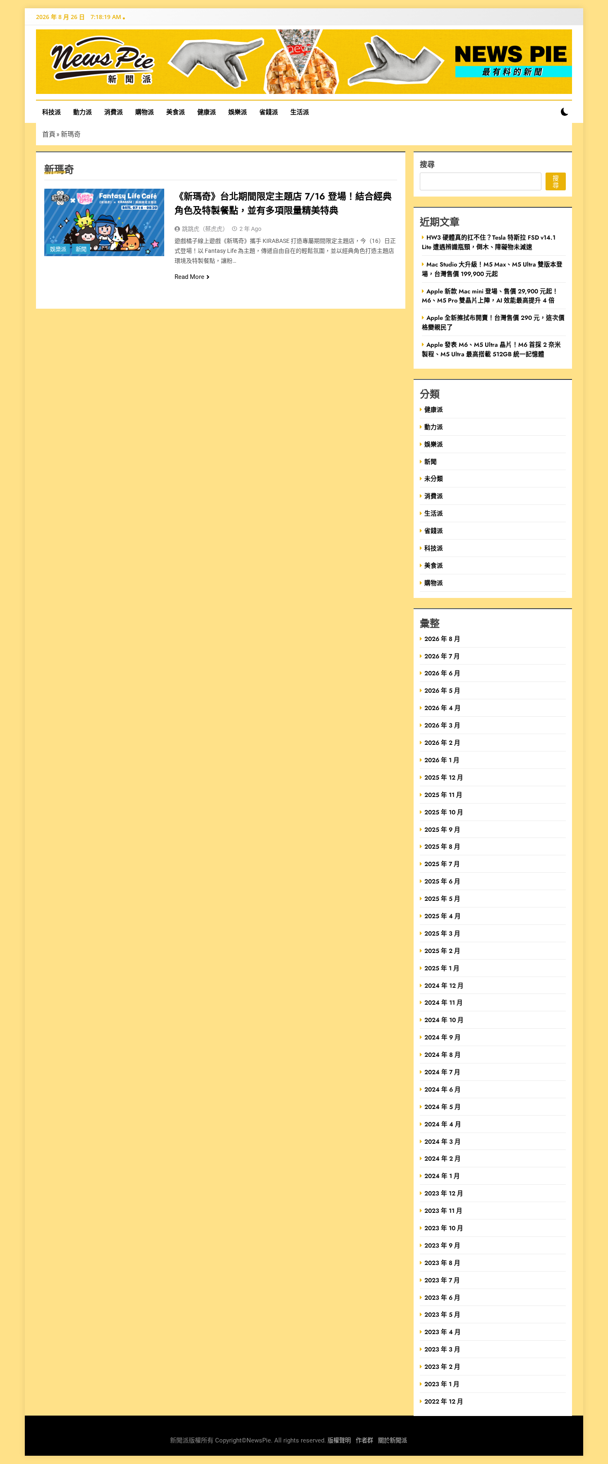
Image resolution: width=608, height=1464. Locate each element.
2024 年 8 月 (442, 1054)
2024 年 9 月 (442, 1037)
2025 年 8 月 (442, 846)
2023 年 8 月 (442, 1262)
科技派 (51, 112)
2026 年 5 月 (442, 690)
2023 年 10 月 (443, 1228)
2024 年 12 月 (444, 985)
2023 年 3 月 (442, 1349)
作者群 (364, 1440)
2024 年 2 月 (442, 1158)
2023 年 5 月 (442, 1314)
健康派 (206, 112)
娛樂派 (237, 112)
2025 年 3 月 (442, 933)
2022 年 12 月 (443, 1401)
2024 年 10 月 (444, 1019)
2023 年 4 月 (442, 1331)
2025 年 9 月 (442, 829)
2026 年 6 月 (442, 673)
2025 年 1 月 (442, 968)
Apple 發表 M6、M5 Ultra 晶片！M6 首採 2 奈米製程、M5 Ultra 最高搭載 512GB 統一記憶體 (491, 349)
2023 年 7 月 (442, 1280)
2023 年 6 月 (442, 1297)
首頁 (48, 134)
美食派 (175, 112)
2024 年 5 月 (442, 1106)
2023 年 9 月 (442, 1245)
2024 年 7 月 (442, 1072)
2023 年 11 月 (443, 1210)
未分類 (433, 478)
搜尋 (427, 164)
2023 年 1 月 (442, 1384)
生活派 (299, 112)
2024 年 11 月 (443, 1002)
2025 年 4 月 (442, 916)
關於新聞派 (392, 1440)
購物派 (144, 112)
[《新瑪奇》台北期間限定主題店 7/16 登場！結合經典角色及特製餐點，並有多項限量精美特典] (104, 222)
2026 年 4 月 (442, 707)
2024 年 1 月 (442, 1175)
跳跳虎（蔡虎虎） (205, 229)
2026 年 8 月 (442, 638)
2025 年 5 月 (442, 898)
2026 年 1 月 (442, 760)
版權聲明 (339, 1440)
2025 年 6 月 (442, 881)
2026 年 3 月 (442, 725)
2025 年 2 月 (442, 950)
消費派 (113, 112)
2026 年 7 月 (442, 656)
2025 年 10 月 (443, 812)
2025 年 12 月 (443, 777)
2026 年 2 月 (442, 742)
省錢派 (268, 112)
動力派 (82, 112)
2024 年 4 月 (442, 1124)
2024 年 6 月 (442, 1089)
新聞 (81, 249)
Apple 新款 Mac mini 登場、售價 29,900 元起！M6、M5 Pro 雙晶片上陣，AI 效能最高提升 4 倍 (490, 296)
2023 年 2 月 (442, 1366)
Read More (189, 277)
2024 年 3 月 (442, 1141)
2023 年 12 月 (443, 1193)
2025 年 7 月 (442, 863)
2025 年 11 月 (443, 794)
